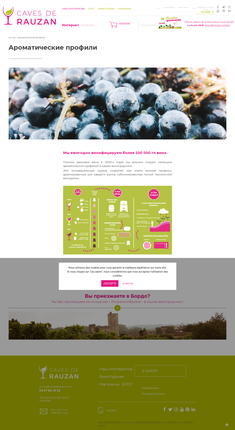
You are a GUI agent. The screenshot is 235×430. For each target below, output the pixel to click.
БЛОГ (91, 8)
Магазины (124, 8)
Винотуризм (106, 8)
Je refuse (127, 283)
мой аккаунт (148, 25)
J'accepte (109, 283)
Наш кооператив (73, 8)
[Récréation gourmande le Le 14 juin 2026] (170, 22)
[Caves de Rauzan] (29, 13)
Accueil (12, 38)
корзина (124, 23)
